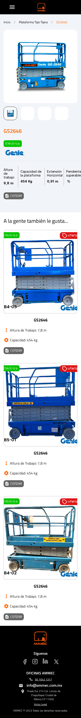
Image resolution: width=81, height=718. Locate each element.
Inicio (7, 22)
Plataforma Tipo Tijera (33, 22)
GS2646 (61, 22)
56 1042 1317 (43, 679)
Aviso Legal (40, 704)
